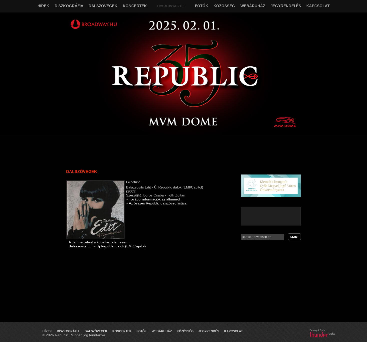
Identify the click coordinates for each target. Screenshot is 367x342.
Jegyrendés (208, 331)
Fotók (142, 331)
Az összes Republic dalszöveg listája (157, 203)
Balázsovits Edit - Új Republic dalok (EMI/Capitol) (107, 246)
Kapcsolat (233, 331)
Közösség (185, 331)
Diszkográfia (68, 331)
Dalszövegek (96, 331)
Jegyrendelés (286, 6)
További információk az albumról (154, 199)
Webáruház (162, 331)
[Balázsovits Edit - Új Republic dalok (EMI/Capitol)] (95, 238)
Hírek (47, 331)
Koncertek (122, 331)
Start (294, 236)
